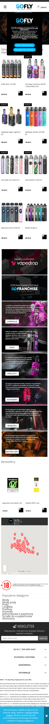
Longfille (7, 607)
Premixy (7, 609)
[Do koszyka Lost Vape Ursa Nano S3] (20, 189)
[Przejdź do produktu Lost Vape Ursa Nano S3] (12, 165)
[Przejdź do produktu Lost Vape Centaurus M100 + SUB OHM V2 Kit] (36, 69)
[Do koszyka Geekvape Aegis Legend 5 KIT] (20, 141)
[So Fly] (24, 7)
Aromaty (7, 611)
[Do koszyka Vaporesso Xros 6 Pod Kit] (20, 237)
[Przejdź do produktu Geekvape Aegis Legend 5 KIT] (12, 117)
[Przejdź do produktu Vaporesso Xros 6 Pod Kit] (12, 212)
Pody (5, 604)
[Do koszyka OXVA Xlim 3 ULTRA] (20, 93)
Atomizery (8, 618)
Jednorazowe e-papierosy (17, 614)
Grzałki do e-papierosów (17, 616)
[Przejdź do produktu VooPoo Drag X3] (36, 212)
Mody (5, 600)
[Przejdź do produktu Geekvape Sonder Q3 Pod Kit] (36, 117)
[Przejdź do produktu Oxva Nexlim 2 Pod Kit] (36, 165)
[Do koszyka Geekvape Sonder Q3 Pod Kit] (44, 141)
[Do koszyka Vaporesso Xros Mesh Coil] (21, 510)
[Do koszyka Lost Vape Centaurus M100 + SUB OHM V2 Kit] (44, 93)
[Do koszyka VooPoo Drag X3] (44, 237)
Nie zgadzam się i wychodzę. (24, 50)
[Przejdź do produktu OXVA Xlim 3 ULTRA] (12, 69)
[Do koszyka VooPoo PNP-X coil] (44, 510)
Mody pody (9, 602)
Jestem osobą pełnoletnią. (24, 45)
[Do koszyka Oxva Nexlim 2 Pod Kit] (44, 189)
